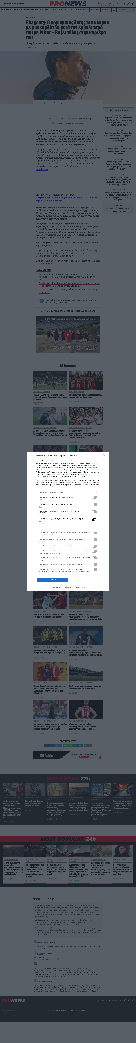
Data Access (68, 587)
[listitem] (68, 492)
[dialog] (68, 521)
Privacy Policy (80, 587)
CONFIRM (53, 580)
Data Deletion (56, 587)
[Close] (105, 456)
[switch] (94, 497)
